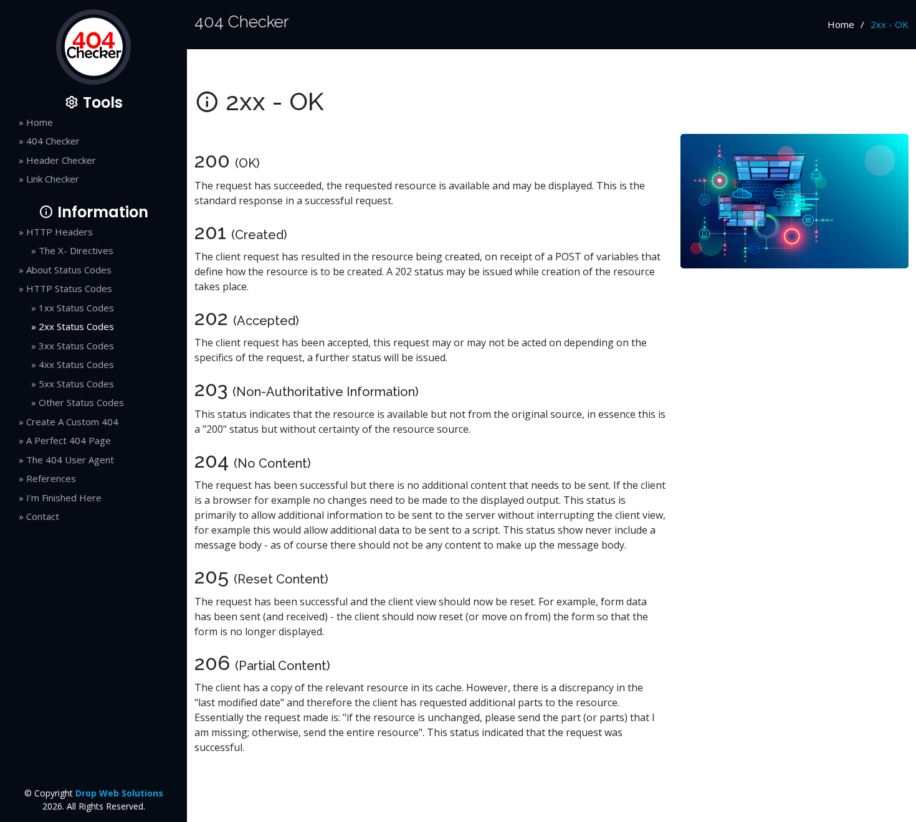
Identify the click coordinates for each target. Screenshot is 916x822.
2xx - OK (890, 24)
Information (101, 212)
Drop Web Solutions (119, 793)
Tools (101, 102)
